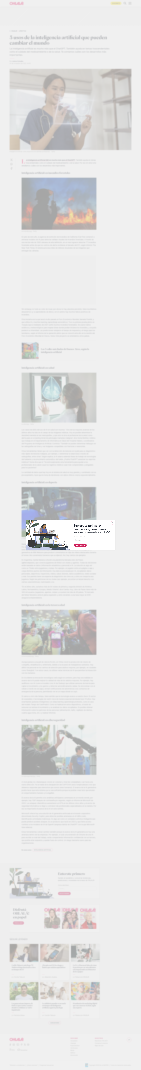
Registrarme (80, 545)
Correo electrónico (79, 537)
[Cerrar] (112, 523)
